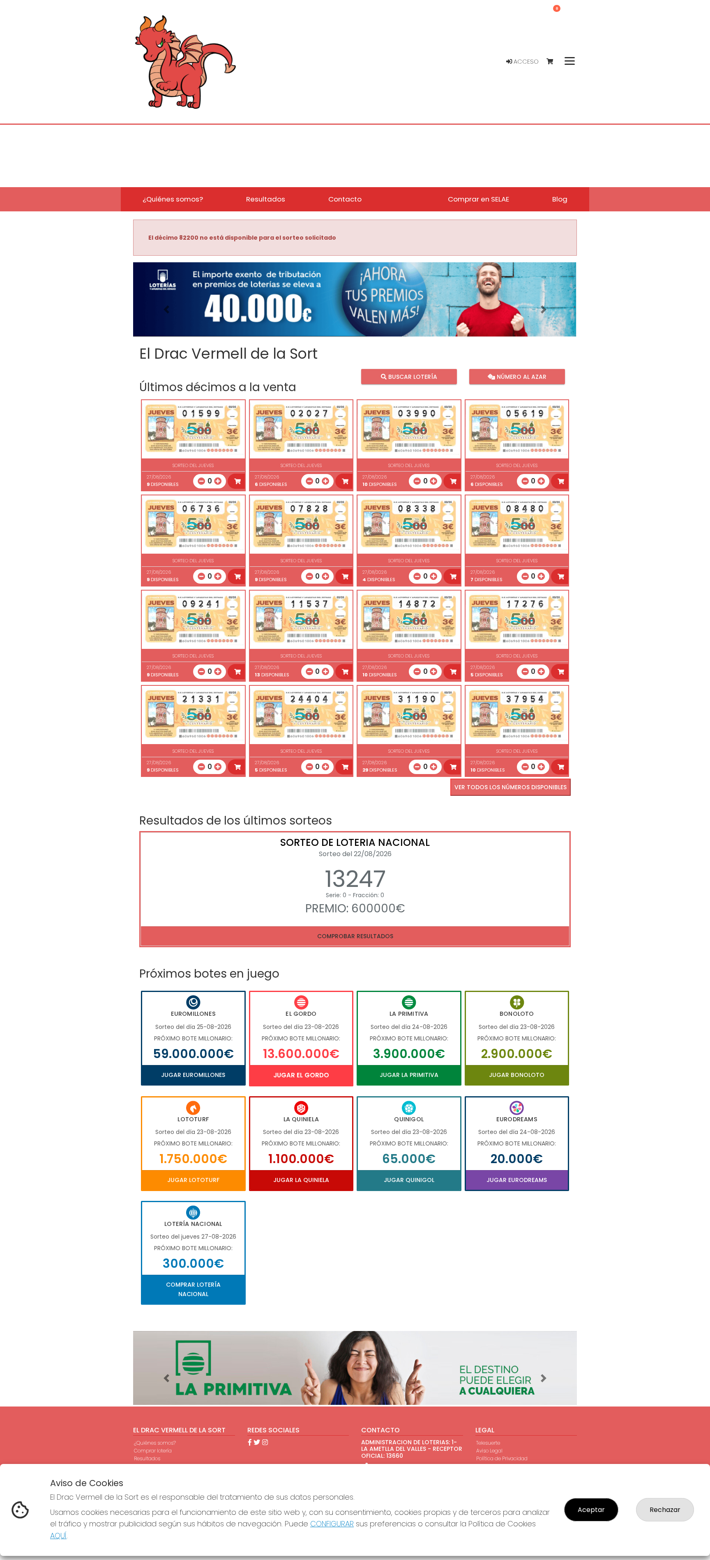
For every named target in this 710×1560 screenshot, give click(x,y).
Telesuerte (488, 1442)
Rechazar (665, 1509)
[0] (553, 61)
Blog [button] (559, 199)
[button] (166, 310)
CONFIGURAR (332, 1524)
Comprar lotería (153, 1450)
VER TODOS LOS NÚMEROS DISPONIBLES (510, 787)
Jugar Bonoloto (516, 1075)
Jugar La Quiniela (301, 1180)
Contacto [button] (345, 199)
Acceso (525, 61)
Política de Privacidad (502, 1458)
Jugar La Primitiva (409, 1075)
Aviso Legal (489, 1450)
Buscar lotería (412, 377)
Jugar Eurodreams (516, 1180)
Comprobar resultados (355, 936)
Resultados (147, 1458)
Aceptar (591, 1509)
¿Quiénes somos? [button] (173, 199)
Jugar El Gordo (301, 1075)
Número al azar (520, 377)
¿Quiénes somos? (155, 1442)
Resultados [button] (265, 199)
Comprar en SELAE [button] (478, 199)
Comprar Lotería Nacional (193, 1289)
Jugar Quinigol (409, 1180)
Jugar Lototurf (193, 1180)
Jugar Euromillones (193, 1075)
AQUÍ (58, 1535)
